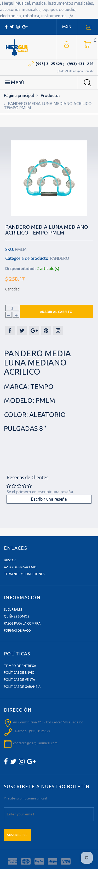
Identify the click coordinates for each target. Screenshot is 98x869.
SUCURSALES (13, 609)
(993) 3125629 (49, 64)
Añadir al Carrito (56, 311)
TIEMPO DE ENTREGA (20, 665)
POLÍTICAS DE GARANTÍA (22, 686)
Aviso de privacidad (20, 567)
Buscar (10, 560)
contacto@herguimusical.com (35, 743)
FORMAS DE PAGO (17, 630)
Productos (51, 95)
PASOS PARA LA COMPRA (22, 623)
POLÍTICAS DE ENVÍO (19, 672)
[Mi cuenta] (66, 44)
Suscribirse (17, 835)
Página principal (19, 95)
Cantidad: (12, 289)
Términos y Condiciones (24, 574)
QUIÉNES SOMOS (16, 616)
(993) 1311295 (80, 64)
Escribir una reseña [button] (49, 499)
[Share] (10, 330)
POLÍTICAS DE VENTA (19, 679)
